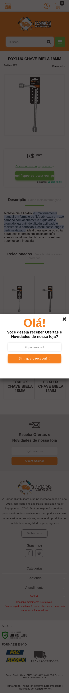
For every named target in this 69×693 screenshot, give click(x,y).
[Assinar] (34, 358)
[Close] (65, 319)
